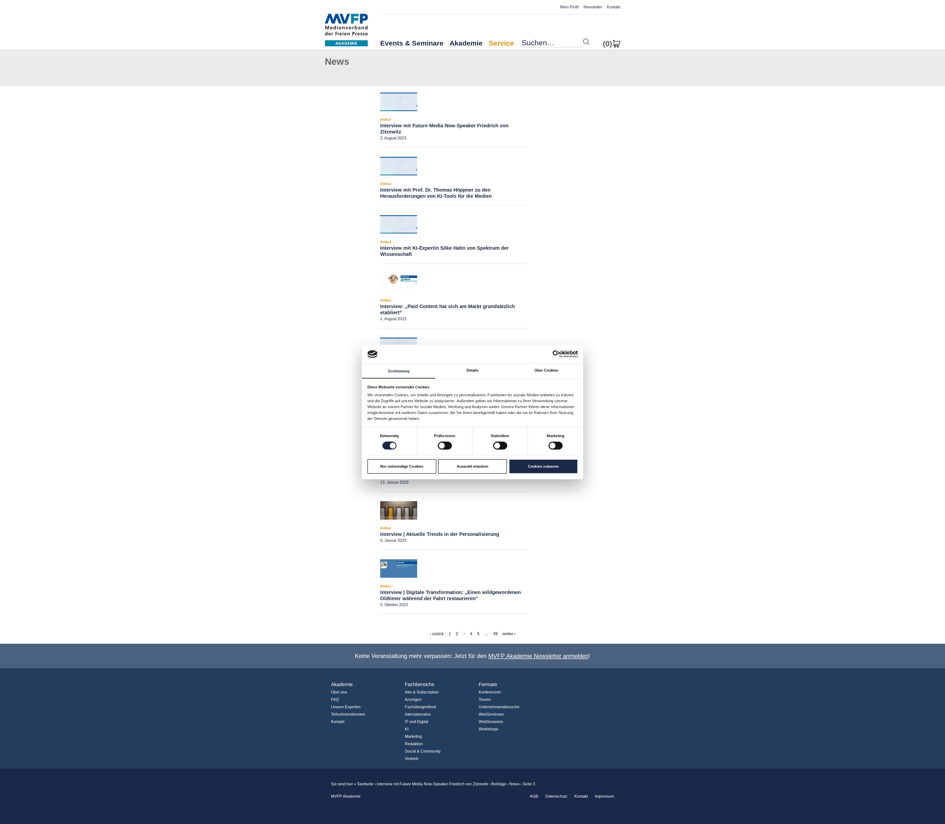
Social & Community (423, 751)
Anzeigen (413, 699)
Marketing (413, 736)
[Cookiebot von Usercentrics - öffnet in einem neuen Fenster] (556, 354)
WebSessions (491, 722)
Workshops (488, 729)
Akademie (466, 43)
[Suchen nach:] (552, 44)
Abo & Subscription (422, 692)
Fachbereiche (419, 684)
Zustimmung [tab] (399, 371)
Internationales (418, 714)
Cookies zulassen (543, 466)
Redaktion (414, 744)
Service (501, 43)
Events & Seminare (411, 43)
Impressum (604, 796)
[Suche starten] (586, 42)
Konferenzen (490, 692)
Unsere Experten (346, 707)
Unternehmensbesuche (499, 707)
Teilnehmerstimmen (348, 714)
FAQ (335, 699)
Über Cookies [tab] (546, 370)
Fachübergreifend (420, 707)
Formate (488, 684)
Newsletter (592, 7)
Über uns (339, 692)
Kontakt (613, 7)
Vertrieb (411, 759)
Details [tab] (473, 370)
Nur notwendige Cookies (401, 466)
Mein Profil (569, 7)
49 (495, 634)
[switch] (445, 446)
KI (407, 729)
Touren (485, 699)
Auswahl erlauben (472, 466)
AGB (534, 796)
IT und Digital (416, 722)
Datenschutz (556, 796)
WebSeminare (491, 714)
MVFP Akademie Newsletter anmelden (538, 656)
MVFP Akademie (346, 24)
